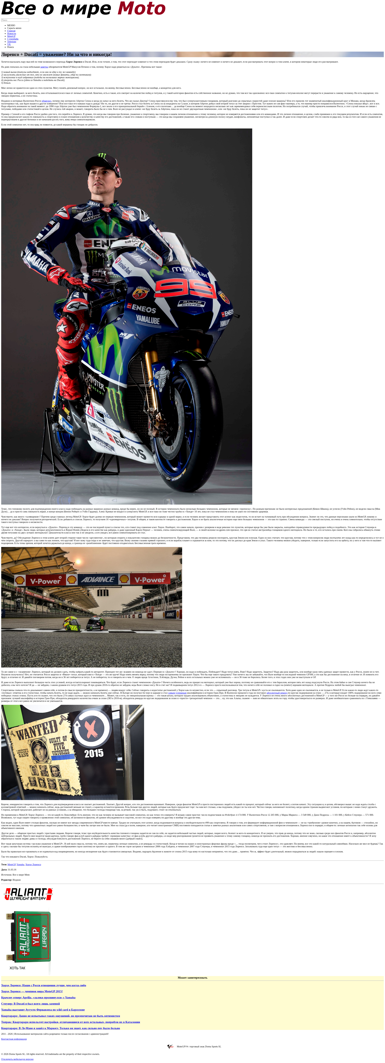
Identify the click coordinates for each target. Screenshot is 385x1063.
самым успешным (177, 693)
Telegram (11, 41)
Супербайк (12, 39)
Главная (11, 30)
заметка (44, 67)
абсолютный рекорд (277, 693)
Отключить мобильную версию (17, 1059)
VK (9, 44)
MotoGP (11, 36)
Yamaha (20, 864)
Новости (11, 33)
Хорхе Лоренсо (33, 864)
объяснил (46, 101)
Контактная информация (14, 1039)
